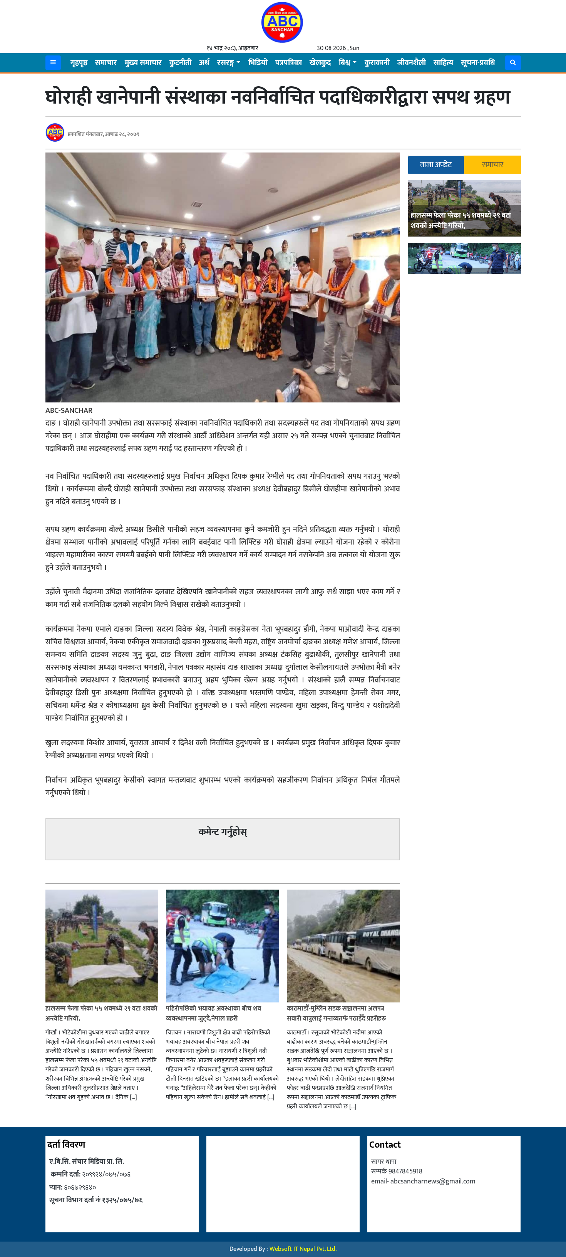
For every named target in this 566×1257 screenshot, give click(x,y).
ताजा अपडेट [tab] (436, 164)
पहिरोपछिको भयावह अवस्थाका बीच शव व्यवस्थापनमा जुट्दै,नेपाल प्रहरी (213, 1013)
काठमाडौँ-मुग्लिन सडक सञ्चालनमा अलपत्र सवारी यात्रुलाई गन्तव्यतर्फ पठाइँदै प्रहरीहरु (336, 1013)
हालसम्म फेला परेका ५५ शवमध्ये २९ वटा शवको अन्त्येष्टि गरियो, (461, 221)
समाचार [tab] (492, 164)
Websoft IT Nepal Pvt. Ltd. (303, 1249)
